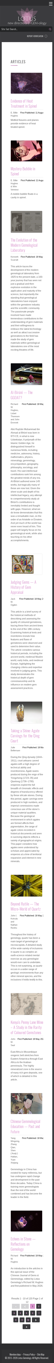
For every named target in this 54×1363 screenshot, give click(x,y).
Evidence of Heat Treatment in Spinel (24, 103)
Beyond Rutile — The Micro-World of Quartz (26, 906)
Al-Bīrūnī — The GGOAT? (22, 394)
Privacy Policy (29, 1354)
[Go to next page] (36, 1319)
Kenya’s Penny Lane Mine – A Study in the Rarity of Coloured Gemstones (27, 1027)
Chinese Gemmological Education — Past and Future (25, 1126)
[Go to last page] (26, 1326)
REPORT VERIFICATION (35, 36)
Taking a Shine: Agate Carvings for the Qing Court (25, 736)
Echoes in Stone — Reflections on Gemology (23, 1244)
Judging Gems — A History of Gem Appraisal (23, 587)
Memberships (16, 1354)
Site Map (40, 1354)
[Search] (50, 29)
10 (28, 1319)
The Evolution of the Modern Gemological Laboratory (24, 245)
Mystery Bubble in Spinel (23, 171)
